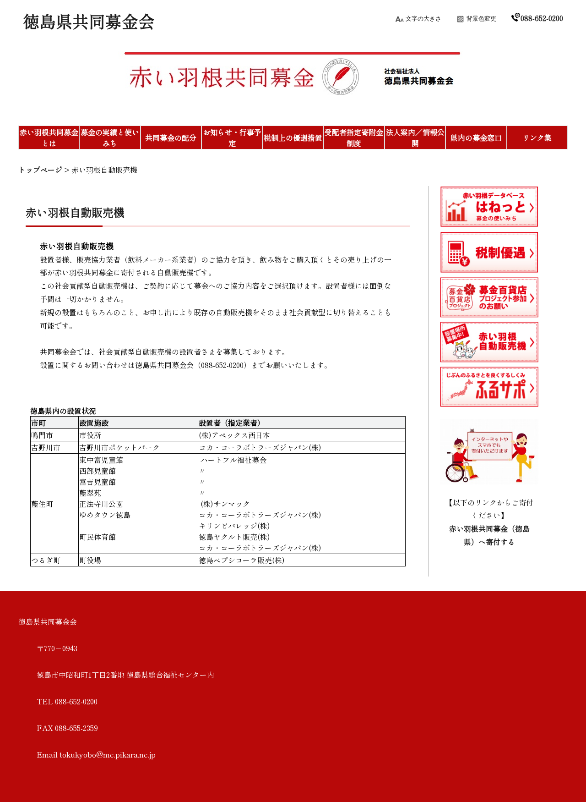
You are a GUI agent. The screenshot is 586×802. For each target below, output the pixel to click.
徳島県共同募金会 (89, 21)
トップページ (40, 169)
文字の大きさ (423, 18)
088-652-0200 (542, 17)
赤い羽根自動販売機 (104, 169)
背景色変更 (481, 18)
